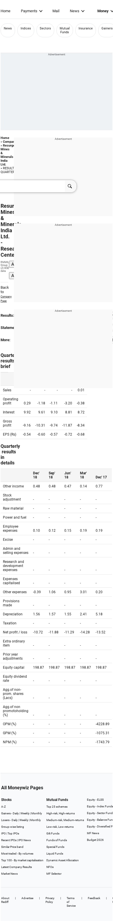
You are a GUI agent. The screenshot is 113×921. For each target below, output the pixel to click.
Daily (16, 813)
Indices (26, 28)
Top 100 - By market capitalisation (22, 860)
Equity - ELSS (95, 800)
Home (5, 11)
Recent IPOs (9, 840)
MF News (93, 833)
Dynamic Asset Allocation (62, 860)
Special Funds (55, 847)
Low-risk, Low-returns (60, 827)
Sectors (45, 28)
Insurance (86, 28)
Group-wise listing (12, 827)
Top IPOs (13, 833)
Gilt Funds (52, 833)
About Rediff (5, 900)
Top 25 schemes (57, 807)
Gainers (107, 28)
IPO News (24, 840)
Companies (11, 142)
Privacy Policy (49, 900)
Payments (29, 11)
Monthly (36, 813)
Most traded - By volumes (17, 853)
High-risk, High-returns (60, 813)
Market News (9, 874)
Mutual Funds (65, 30)
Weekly (25, 813)
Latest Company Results (16, 867)
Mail (55, 11)
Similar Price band (12, 847)
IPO (3, 833)
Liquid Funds (54, 853)
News (74, 11)
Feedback (94, 898)
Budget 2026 (95, 840)
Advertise (27, 898)
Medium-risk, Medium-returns (65, 820)
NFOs (50, 867)
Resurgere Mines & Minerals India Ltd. (9, 155)
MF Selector (53, 874)
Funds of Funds (56, 840)
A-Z (3, 807)
